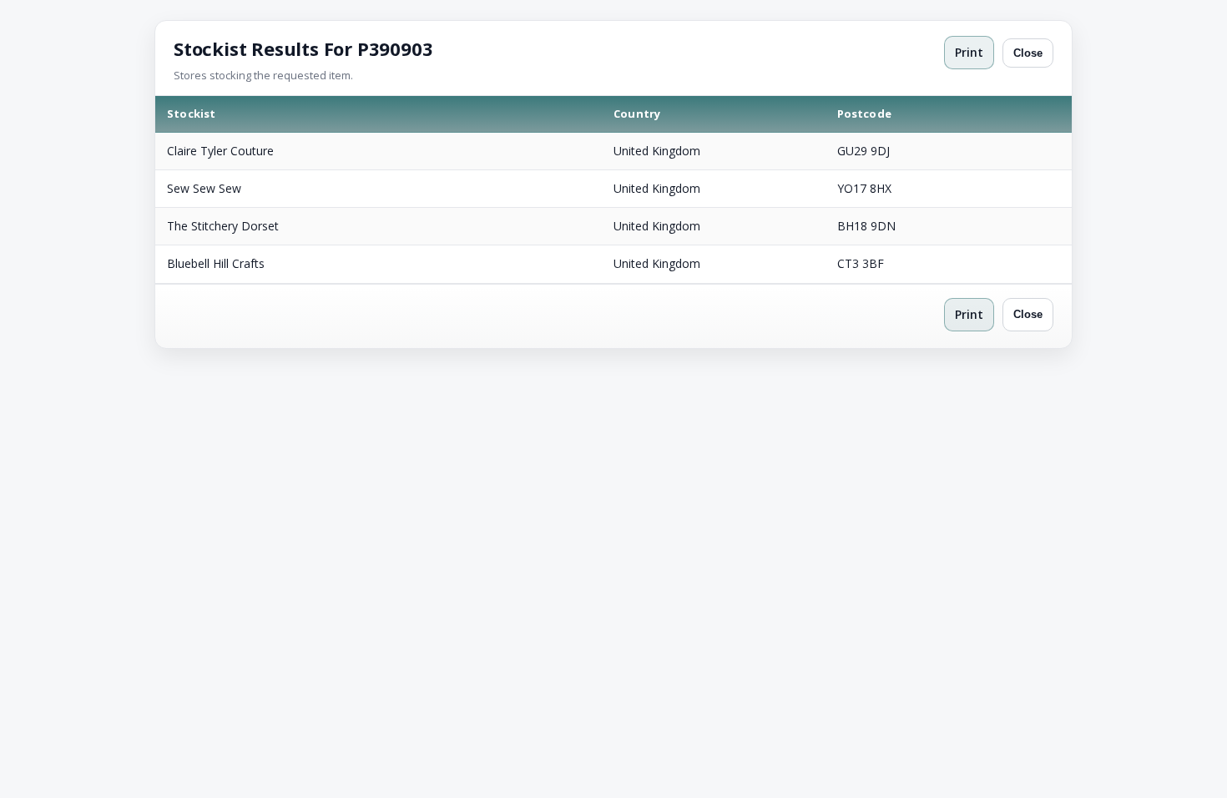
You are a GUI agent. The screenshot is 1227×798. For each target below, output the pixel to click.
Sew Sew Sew (204, 188)
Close (1028, 53)
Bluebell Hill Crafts (216, 263)
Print (969, 52)
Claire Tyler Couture (220, 151)
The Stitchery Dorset (223, 226)
